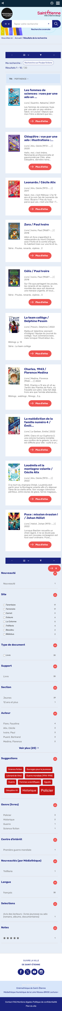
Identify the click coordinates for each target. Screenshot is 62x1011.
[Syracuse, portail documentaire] (7, 13)
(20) (28, 748)
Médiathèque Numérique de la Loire (20, 992)
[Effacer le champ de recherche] (48, 24)
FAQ (15, 1002)
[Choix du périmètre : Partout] (6, 24)
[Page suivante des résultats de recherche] (54, 55)
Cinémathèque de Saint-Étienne (31, 988)
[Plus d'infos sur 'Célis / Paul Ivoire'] (14, 278)
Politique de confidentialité (45, 1002)
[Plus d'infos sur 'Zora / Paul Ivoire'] (14, 231)
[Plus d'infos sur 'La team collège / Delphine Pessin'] (14, 324)
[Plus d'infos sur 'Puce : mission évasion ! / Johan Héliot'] (14, 521)
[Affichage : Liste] (26, 55)
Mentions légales (24, 1002)
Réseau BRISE (42, 992)
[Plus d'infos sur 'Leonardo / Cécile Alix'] (14, 189)
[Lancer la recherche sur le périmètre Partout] (56, 24)
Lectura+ (54, 992)
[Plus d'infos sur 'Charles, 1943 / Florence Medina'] (14, 375)
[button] (2, 3)
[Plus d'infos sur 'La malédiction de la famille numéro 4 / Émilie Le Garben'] (14, 425)
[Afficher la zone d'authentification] (52, 3)
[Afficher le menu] (58, 3)
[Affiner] (40, 55)
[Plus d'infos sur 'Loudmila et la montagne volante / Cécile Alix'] (14, 472)
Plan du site (31, 1006)
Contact (9, 1002)
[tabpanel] (31, 498)
